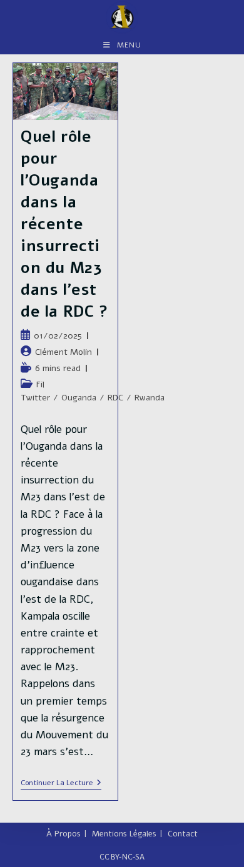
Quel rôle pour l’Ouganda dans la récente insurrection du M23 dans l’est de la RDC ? (65, 224)
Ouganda (78, 398)
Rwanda (150, 398)
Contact (183, 834)
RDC (115, 398)
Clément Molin (63, 352)
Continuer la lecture (61, 783)
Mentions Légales (124, 834)
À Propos (63, 834)
